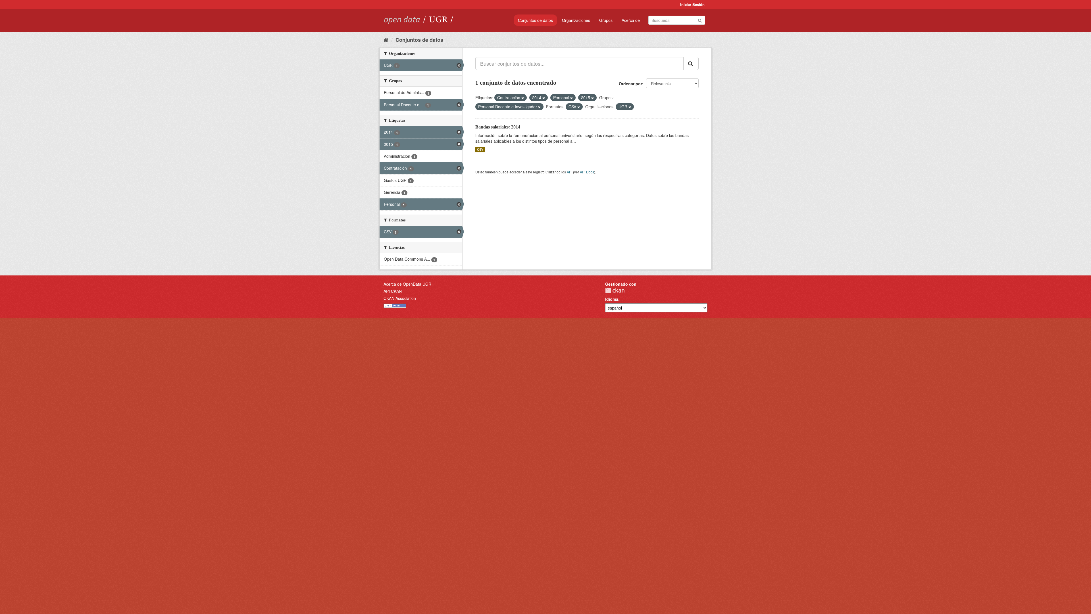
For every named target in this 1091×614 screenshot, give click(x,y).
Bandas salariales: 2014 (497, 127)
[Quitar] (522, 98)
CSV (480, 149)
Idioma (611, 299)
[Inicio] (386, 39)
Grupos (606, 20)
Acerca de (631, 20)
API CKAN (393, 291)
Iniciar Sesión (692, 4)
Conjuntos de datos (535, 20)
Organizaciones (576, 20)
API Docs (587, 171)
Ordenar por (630, 83)
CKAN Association (400, 298)
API (569, 171)
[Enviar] (700, 19)
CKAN (614, 290)
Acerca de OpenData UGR (407, 284)
